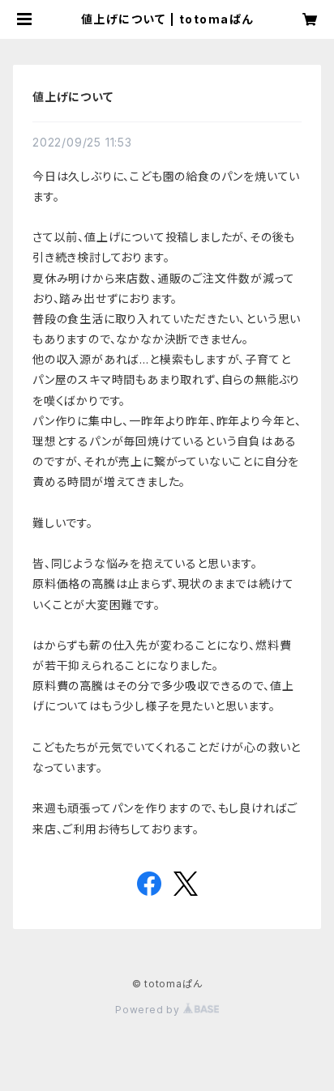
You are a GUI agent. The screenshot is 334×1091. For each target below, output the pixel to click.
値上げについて (72, 97)
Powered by (149, 1010)
